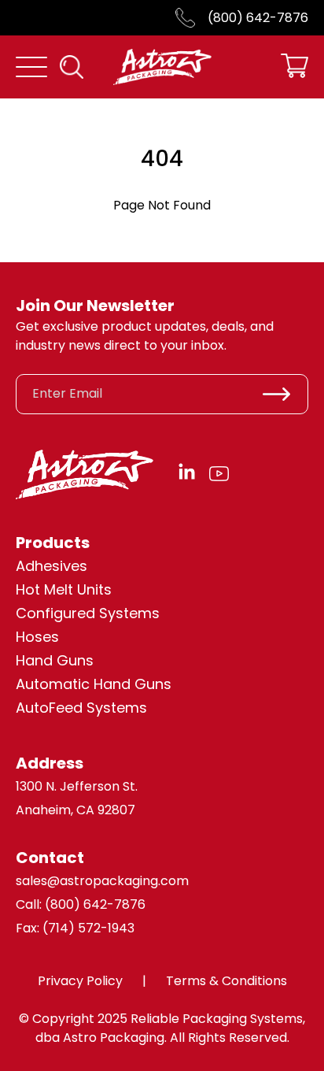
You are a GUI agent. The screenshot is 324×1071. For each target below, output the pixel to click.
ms (136, 707)
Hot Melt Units (64, 589)
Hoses (37, 637)
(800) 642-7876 (258, 18)
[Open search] (71, 67)
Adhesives (51, 566)
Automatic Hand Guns (93, 684)
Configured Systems (88, 613)
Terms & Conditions (226, 981)
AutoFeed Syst (66, 707)
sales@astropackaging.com (102, 881)
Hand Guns (55, 660)
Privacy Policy (80, 981)
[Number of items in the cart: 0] (294, 67)
